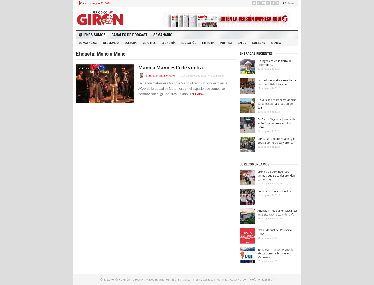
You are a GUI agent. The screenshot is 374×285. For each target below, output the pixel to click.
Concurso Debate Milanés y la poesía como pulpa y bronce (276, 140)
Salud (242, 43)
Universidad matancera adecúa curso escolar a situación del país (277, 103)
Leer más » (197, 94)
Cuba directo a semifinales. (274, 191)
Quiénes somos (92, 35)
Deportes (149, 43)
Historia (208, 43)
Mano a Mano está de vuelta (170, 67)
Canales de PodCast (129, 35)
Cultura (131, 43)
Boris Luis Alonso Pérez (160, 75)
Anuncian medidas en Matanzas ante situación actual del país (278, 212)
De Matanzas (88, 43)
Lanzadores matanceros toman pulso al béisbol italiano (277, 82)
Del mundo (111, 43)
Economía (168, 43)
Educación (188, 43)
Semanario (162, 35)
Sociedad (258, 43)
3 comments (217, 75)
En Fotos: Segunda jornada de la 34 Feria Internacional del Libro (276, 123)
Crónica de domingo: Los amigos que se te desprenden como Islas (276, 175)
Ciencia (276, 43)
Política (226, 43)
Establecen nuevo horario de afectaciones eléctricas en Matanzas (276, 253)
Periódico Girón (120, 279)
